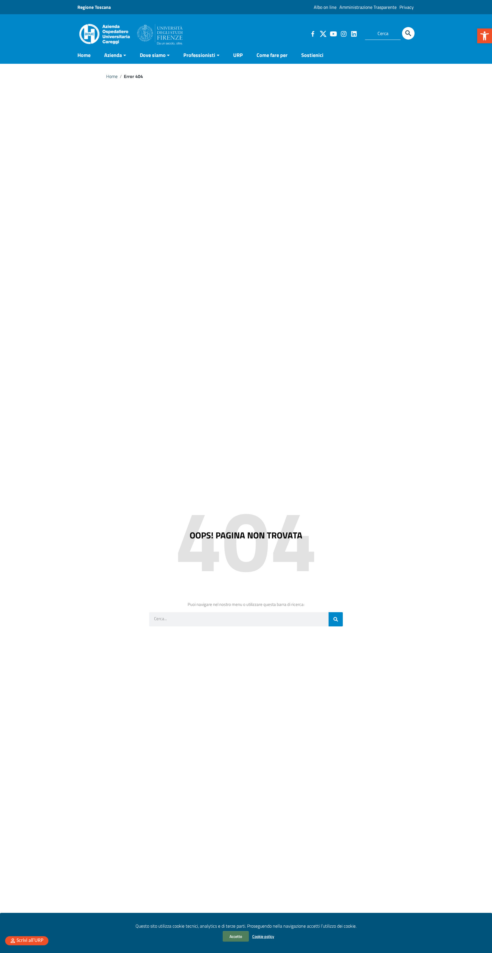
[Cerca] (408, 33)
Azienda (113, 55)
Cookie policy (263, 936)
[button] (484, 35)
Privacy (406, 7)
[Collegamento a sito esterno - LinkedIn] (353, 33)
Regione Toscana (94, 7)
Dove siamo (153, 55)
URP (238, 55)
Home (84, 55)
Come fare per (272, 55)
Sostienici (312, 55)
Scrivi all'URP (30, 940)
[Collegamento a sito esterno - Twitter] (322, 33)
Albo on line (325, 7)
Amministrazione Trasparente (368, 7)
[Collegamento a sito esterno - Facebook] (312, 33)
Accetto (235, 936)
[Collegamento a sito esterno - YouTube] (333, 33)
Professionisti (199, 55)
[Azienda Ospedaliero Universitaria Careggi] (130, 32)
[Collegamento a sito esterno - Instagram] (343, 33)
